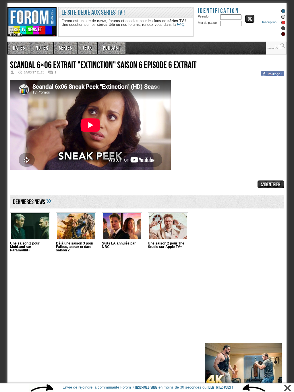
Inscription (269, 22)
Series (61, 47)
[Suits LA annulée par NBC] (122, 227)
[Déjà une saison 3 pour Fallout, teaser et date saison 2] (76, 227)
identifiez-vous (219, 387)
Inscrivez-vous (146, 387)
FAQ (180, 24)
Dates (18, 47)
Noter (39, 47)
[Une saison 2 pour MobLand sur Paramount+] (30, 227)
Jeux (82, 47)
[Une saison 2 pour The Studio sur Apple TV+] (168, 227)
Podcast (104, 47)
